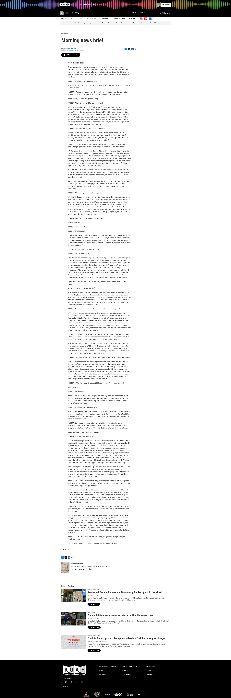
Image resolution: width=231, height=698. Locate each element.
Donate (167, 5)
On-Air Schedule (126, 674)
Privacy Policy (149, 674)
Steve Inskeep (71, 48)
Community (104, 18)
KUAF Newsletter (150, 666)
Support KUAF (102, 674)
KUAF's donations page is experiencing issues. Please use (91, 23)
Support (115, 18)
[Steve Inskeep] (65, 567)
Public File (148, 670)
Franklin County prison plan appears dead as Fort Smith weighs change (126, 638)
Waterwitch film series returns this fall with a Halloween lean (120, 615)
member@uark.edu (141, 23)
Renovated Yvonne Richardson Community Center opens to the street (125, 592)
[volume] (67, 13)
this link (110, 23)
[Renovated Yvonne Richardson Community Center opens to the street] (73, 595)
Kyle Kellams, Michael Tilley (94, 641)
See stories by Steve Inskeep (82, 569)
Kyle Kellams (91, 595)
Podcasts (79, 18)
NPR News (64, 34)
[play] (61, 13)
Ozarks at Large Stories (94, 589)
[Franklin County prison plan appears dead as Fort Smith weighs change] (73, 641)
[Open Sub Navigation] (65, 18)
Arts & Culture (91, 612)
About (62, 18)
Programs (125, 670)
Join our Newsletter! (130, 18)
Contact (100, 670)
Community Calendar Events (130, 666)
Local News (91, 18)
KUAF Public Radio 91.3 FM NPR (107, 666)
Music (70, 18)
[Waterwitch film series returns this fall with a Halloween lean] (73, 618)
